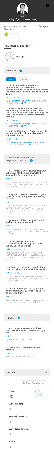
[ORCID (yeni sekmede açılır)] (6, 34)
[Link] (25, 103)
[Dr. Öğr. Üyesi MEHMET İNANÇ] (22, 10)
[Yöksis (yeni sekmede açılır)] (12, 34)
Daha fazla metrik (35, 383)
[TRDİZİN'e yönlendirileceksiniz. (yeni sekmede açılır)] (29, 103)
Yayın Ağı (19, 56)
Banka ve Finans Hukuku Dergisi (18, 124)
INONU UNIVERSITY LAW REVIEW (18, 101)
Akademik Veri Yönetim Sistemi (15, 27)
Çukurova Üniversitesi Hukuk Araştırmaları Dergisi (25, 142)
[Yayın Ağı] (38, 394)
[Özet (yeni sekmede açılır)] (22, 103)
